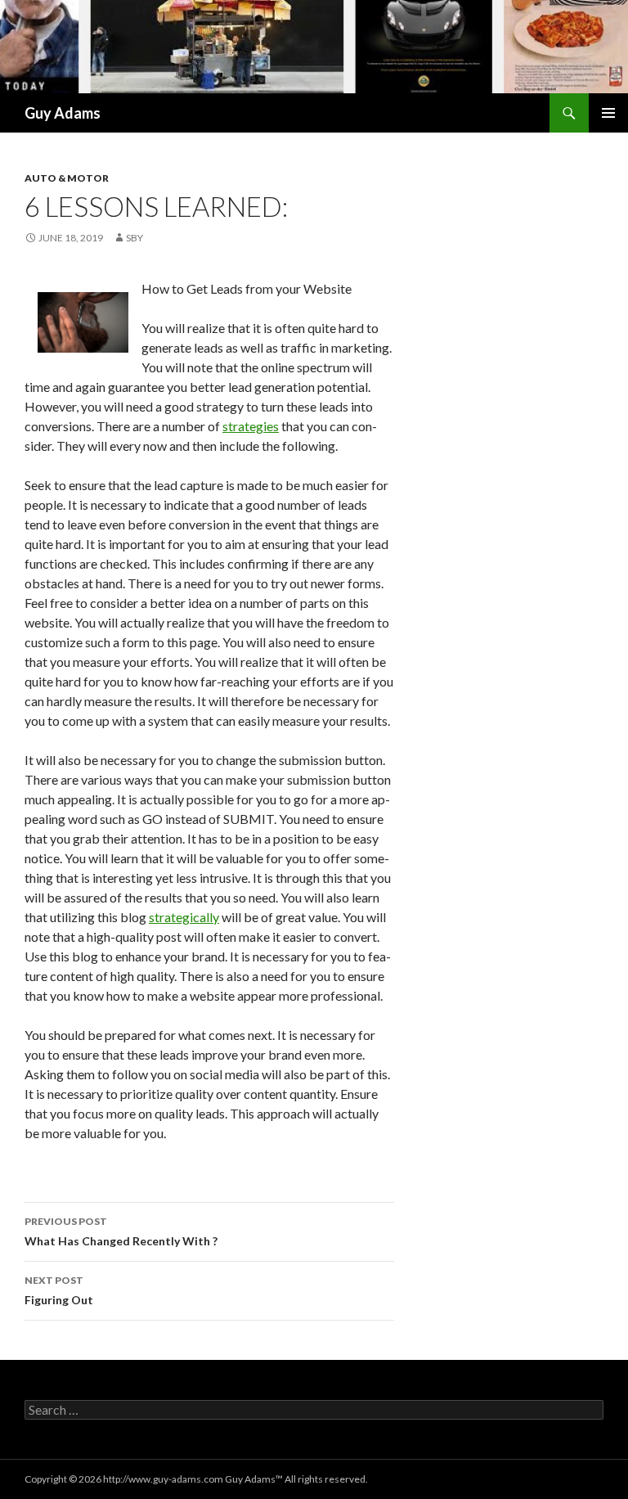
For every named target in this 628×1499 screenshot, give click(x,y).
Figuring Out (59, 1290)
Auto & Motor (67, 178)
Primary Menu (608, 113)
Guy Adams (63, 113)
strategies (250, 426)
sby (134, 238)
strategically (184, 917)
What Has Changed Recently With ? (121, 1231)
